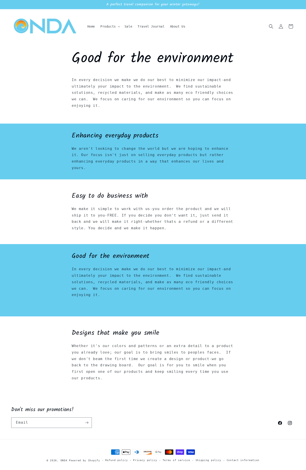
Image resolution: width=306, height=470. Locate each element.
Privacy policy (145, 460)
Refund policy (116, 460)
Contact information (243, 460)
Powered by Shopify (84, 460)
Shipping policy (209, 460)
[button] (110, 26)
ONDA (63, 460)
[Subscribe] (87, 422)
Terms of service (176, 460)
